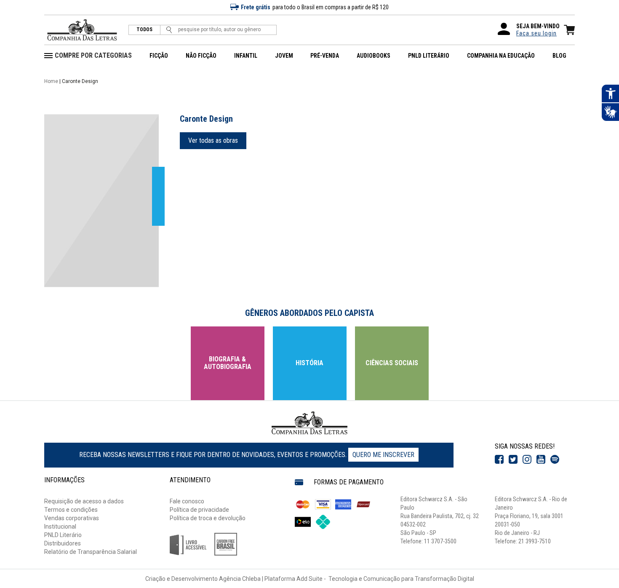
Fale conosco (187, 501)
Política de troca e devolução (207, 518)
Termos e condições (71, 509)
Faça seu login (536, 33)
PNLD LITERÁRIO (428, 55)
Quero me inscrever (383, 455)
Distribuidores (62, 543)
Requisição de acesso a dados (84, 501)
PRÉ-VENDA (324, 55)
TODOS (144, 29)
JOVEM (284, 55)
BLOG (559, 55)
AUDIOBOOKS (373, 55)
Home (51, 81)
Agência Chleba (240, 578)
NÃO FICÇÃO (201, 55)
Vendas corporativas (71, 518)
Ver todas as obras (213, 140)
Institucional (60, 526)
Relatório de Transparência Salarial (90, 551)
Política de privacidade (199, 509)
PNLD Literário (63, 535)
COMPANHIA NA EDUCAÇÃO (501, 55)
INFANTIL (245, 55)
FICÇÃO (158, 55)
